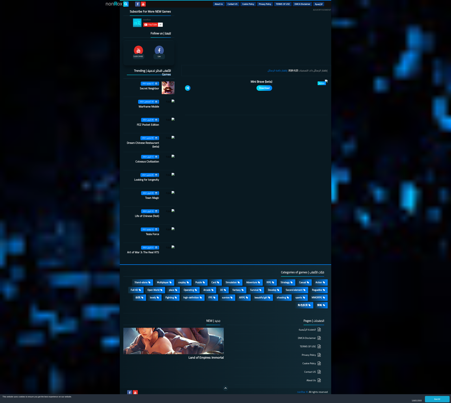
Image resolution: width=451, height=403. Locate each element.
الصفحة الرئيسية (307, 330)
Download (264, 88)
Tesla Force (152, 234)
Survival (254, 290)
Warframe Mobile (149, 106)
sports (298, 297)
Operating (189, 290)
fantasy (237, 290)
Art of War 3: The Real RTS (143, 252)
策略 (319, 305)
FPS (210, 297)
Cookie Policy (248, 4)
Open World (153, 290)
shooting (281, 297)
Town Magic (152, 197)
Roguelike (317, 290)
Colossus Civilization (147, 161)
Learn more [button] (417, 400)
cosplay (182, 282)
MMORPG (317, 297)
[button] (437, 399)
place (171, 290)
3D (221, 290)
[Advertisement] (256, 36)
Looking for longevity (146, 179)
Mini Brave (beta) (261, 81)
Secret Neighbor (149, 88)
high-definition (191, 297)
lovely (153, 297)
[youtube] (143, 4)
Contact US (232, 4)
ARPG (242, 297)
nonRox (301, 392)
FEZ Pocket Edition (148, 124)
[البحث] (126, 4)
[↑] (225, 388)
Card (213, 282)
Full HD (134, 290)
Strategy (285, 282)
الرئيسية (318, 4)
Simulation (231, 282)
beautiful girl (261, 297)
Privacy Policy (265, 4)
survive (226, 297)
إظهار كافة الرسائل (277, 70)
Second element (294, 290)
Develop (272, 290)
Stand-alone (141, 282)
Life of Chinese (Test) (147, 216)
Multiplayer (163, 282)
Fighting (169, 297)
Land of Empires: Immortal (206, 357)
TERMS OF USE (283, 4)
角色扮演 (303, 305)
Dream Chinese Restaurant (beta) (143, 144)
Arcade (207, 290)
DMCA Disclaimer (302, 4)
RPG (269, 282)
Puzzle (198, 282)
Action (319, 282)
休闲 (137, 297)
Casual (302, 282)
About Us (219, 4)
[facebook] (137, 4)
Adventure (251, 282)
